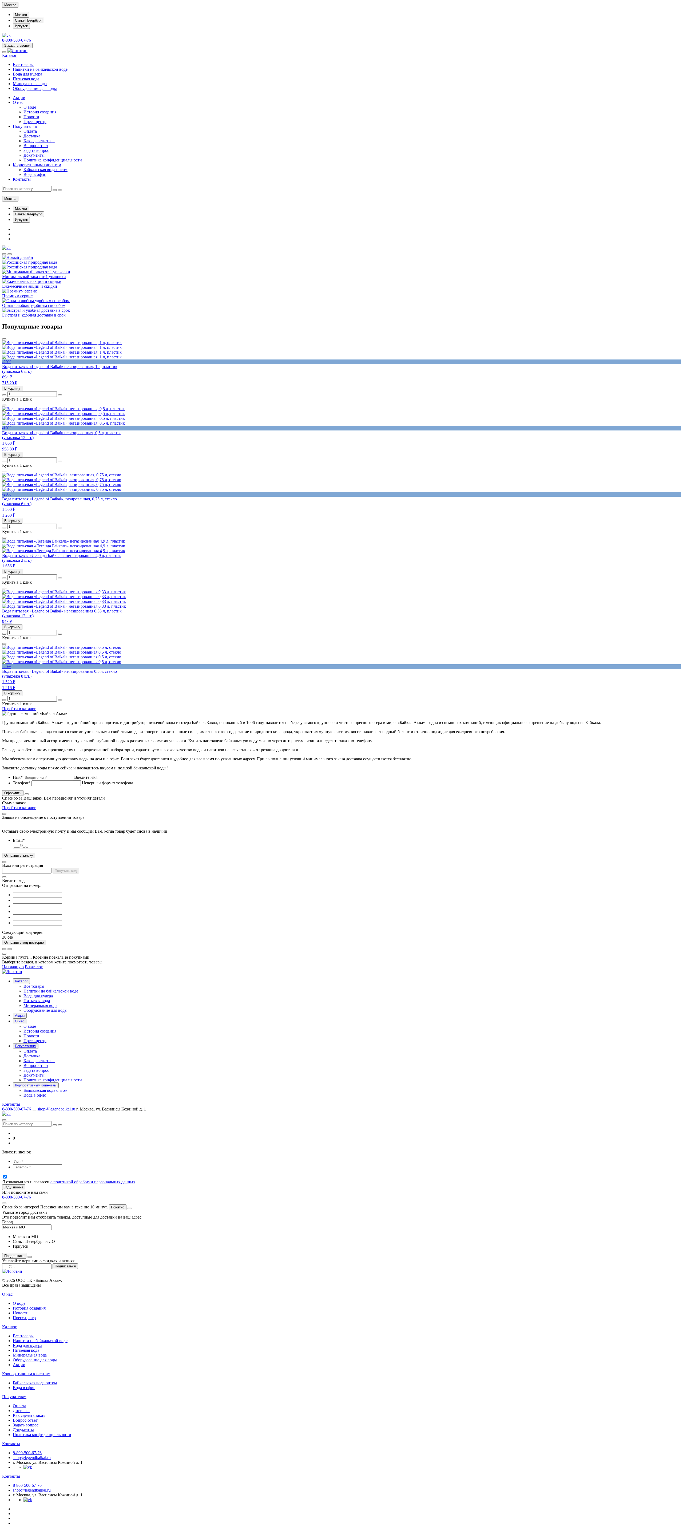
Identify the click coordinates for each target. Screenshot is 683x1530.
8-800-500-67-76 (16, 40)
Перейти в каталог (19, 708)
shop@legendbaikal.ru (56, 1109)
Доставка (31, 136)
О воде (29, 107)
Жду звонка (13, 1187)
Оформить (12, 793)
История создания (39, 112)
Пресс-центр (34, 121)
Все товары (23, 64)
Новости (31, 116)
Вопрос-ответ (35, 145)
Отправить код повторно (24, 942)
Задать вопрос (36, 150)
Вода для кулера (27, 74)
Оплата (30, 131)
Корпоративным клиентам (37, 165)
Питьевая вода (26, 79)
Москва (21, 15)
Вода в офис (34, 174)
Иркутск (21, 26)
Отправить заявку (18, 855)
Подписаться (65, 1266)
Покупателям (25, 126)
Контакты (22, 179)
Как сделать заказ (39, 141)
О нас (18, 102)
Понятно (117, 1207)
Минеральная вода (30, 83)
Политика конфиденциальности (52, 160)
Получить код (66, 871)
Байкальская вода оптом (45, 169)
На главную (13, 966)
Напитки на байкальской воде (40, 69)
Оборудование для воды (35, 88)
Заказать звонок (17, 46)
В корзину (12, 388)
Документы (34, 155)
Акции (19, 97)
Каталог (9, 55)
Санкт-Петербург (28, 20)
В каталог (34, 966)
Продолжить (14, 1256)
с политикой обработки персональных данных (92, 1182)
